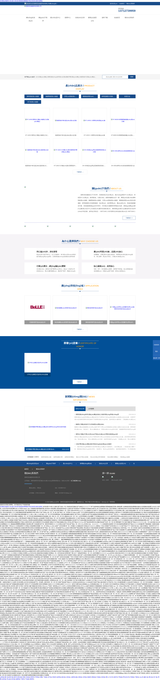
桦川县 (11, 677)
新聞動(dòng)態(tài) (86, 463)
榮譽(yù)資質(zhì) (92, 19)
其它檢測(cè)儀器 (32, 102)
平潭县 (37, 677)
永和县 (84, 677)
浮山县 (9, 679)
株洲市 (32, 679)
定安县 (13, 679)
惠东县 (63, 677)
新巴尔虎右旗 (18, 677)
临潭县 (59, 677)
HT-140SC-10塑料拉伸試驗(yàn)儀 (94, 135)
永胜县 (68, 677)
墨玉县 (151, 677)
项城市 (89, 677)
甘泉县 (28, 677)
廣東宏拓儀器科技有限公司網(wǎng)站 (45, 3)
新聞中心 (68, 17)
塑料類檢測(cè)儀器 (33, 96)
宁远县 (27, 679)
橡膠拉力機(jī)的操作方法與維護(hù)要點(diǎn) (90, 424)
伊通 (41, 677)
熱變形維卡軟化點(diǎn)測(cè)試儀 (65, 135)
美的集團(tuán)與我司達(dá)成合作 (66, 322)
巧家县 (137, 677)
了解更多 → (80, 172)
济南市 (54, 677)
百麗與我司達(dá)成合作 (37, 322)
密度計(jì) (127, 96)
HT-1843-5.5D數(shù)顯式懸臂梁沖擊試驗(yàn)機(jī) (66, 165)
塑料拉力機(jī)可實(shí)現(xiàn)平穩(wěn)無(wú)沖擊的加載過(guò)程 (97, 434)
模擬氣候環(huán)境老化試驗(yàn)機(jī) (90, 96)
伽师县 (18, 679)
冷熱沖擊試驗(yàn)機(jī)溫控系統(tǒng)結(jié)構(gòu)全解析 (94, 444)
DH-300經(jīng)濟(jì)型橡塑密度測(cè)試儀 (94, 165)
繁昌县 (94, 677)
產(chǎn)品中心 (55, 17)
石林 (23, 677)
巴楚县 (132, 677)
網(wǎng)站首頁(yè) (30, 19)
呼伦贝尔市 (126, 677)
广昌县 (45, 677)
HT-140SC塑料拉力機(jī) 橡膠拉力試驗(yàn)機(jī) (37, 135)
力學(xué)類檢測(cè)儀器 (71, 96)
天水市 (111, 677)
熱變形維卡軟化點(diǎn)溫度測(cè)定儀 (37, 165)
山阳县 (2, 677)
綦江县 (7, 677)
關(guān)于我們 (43, 19)
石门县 (155, 677)
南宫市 (116, 677)
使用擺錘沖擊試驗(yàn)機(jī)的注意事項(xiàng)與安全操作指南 (41, 449)
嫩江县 (146, 677)
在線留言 (122, 3)
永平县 (49, 677)
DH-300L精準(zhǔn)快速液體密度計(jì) (123, 165)
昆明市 (32, 677)
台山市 (141, 677)
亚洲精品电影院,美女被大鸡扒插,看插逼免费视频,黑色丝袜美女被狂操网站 (21, 1)
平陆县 (120, 677)
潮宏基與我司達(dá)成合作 (94, 322)
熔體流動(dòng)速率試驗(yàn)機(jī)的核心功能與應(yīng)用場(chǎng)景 (97, 414)
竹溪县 (98, 677)
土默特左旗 (74, 677)
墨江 (107, 677)
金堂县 (4, 679)
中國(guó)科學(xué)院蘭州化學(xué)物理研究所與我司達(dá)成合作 (122, 322)
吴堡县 (103, 677)
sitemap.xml (105, 502)
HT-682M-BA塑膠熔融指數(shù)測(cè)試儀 (123, 135)
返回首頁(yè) (113, 3)
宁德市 (22, 679)
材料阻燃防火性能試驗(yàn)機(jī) (109, 96)
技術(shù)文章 (80, 17)
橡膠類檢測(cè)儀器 (52, 96)
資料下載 (105, 17)
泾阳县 (80, 677)
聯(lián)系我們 (130, 3)
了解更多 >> (129, 218)
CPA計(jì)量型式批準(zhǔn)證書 (37, 374)
